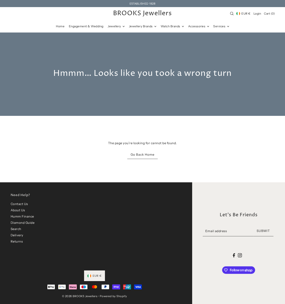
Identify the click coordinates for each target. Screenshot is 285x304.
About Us (18, 210)
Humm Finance (22, 216)
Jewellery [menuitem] (115, 26)
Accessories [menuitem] (197, 26)
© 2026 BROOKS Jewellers (79, 296)
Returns (17, 241)
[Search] (232, 13)
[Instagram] (240, 255)
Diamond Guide (23, 223)
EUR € (246, 13)
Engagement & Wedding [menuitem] (86, 26)
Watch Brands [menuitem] (171, 26)
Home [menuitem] (60, 26)
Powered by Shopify (113, 296)
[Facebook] (234, 255)
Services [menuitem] (219, 26)
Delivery (17, 235)
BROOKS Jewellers (142, 13)
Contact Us (19, 204)
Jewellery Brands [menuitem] (141, 26)
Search (16, 229)
